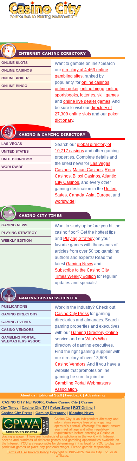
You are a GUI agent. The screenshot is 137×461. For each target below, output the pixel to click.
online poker (66, 88)
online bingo (92, 88)
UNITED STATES (15, 151)
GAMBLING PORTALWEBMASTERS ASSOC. (21, 339)
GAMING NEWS (14, 225)
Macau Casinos (88, 169)
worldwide (64, 201)
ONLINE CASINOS (16, 70)
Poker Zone (60, 407)
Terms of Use (17, 452)
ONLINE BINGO (14, 86)
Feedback (73, 395)
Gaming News (79, 263)
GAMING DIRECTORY (19, 314)
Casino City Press (72, 313)
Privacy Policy (38, 452)
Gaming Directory (50, 413)
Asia (90, 195)
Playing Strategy (78, 238)
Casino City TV (34, 407)
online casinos (95, 82)
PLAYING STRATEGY (19, 233)
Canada (76, 195)
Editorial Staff (50, 395)
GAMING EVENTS (16, 322)
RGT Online (83, 407)
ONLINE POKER (14, 78)
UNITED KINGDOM (16, 159)
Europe (104, 195)
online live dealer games (86, 101)
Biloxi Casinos (86, 176)
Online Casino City (62, 402)
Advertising (95, 395)
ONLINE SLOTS (14, 63)
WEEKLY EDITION (16, 240)
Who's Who (96, 338)
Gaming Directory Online (94, 332)
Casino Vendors (70, 364)
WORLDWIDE (12, 167)
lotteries (87, 95)
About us (27, 395)
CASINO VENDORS (17, 330)
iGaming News (81, 413)
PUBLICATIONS (14, 306)
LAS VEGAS (11, 144)
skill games (108, 95)
